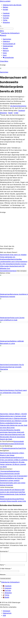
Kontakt (5, 9)
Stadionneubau (9, 444)
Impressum (6, 611)
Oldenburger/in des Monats (12, 5)
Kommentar (4, 551)
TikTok (5, 20)
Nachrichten (7, 39)
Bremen (5, 48)
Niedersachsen (8, 46)
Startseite (3, 271)
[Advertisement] (14, 229)
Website (2, 574)
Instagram (6, 15)
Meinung (6, 50)
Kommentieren (11, 271)
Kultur (5, 53)
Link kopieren (23, 270)
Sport (5, 55)
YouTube (6, 18)
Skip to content (5, 1)
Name (2, 565)
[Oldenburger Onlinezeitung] (10, 582)
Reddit (10, 113)
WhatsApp (6, 22)
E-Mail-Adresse (6, 568)
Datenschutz (7, 613)
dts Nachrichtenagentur (18, 106)
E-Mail (16, 113)
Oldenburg (6, 41)
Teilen (18, 270)
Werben (5, 7)
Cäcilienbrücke (19, 444)
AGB (4, 615)
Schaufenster (9, 57)
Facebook (6, 13)
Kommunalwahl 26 (9, 44)
